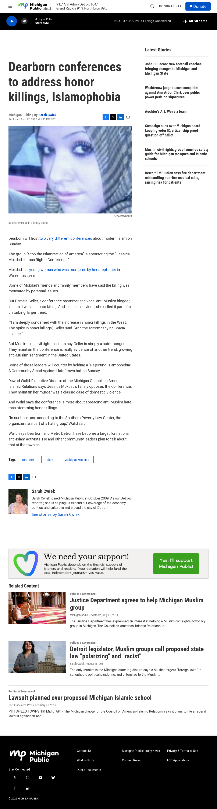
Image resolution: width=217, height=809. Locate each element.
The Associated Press (21, 705)
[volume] (24, 21)
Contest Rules (131, 760)
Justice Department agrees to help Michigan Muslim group (136, 603)
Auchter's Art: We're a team (165, 111)
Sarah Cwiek (47, 115)
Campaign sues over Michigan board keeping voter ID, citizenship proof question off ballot (172, 130)
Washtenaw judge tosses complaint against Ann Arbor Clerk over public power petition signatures (172, 92)
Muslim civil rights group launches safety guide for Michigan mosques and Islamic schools (177, 154)
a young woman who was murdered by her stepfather (71, 269)
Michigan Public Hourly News (141, 751)
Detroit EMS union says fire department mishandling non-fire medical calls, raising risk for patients (175, 177)
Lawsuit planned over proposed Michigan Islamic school (80, 697)
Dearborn (28, 459)
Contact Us (84, 751)
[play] (11, 21)
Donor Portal (171, 6)
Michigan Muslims (76, 459)
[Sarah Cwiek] (18, 501)
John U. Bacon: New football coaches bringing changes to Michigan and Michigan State (173, 69)
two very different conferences (65, 238)
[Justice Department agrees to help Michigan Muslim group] (37, 608)
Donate (199, 6)
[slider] (31, 21)
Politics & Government (83, 594)
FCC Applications (178, 760)
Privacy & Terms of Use (182, 751)
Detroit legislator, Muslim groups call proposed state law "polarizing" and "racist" (137, 652)
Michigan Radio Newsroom (85, 615)
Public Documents (89, 770)
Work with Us (85, 760)
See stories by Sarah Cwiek (56, 514)
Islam (49, 459)
